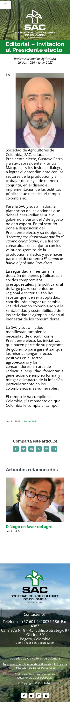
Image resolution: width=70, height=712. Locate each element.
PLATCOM (46, 677)
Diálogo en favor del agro (29, 526)
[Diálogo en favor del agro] (35, 479)
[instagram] (38, 695)
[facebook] (24, 695)
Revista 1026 (30, 421)
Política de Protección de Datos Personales (41, 665)
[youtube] (46, 695)
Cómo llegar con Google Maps (35, 643)
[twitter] (31, 695)
